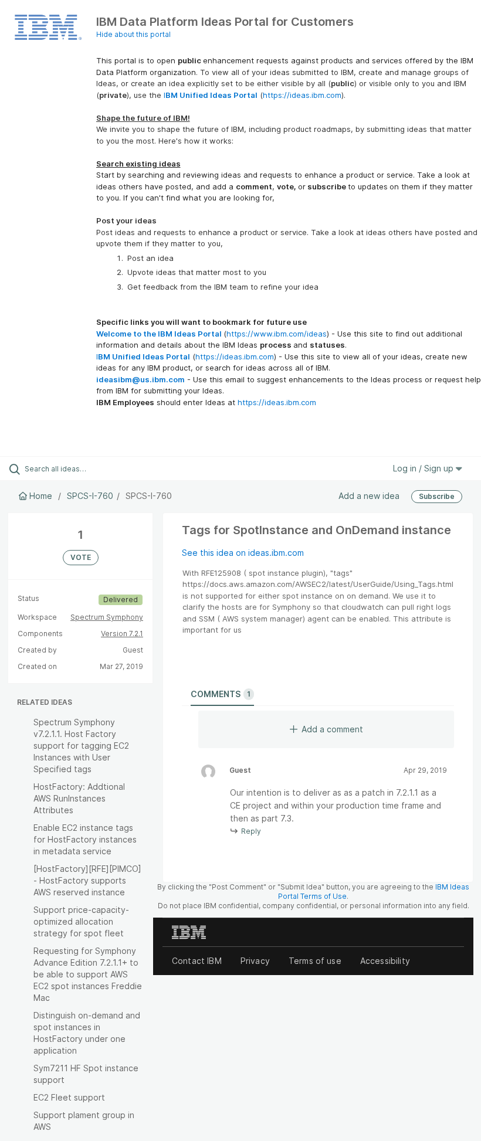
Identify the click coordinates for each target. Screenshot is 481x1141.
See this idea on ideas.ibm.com (243, 553)
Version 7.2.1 (122, 633)
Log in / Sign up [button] (424, 468)
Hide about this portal (133, 34)
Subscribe (437, 496)
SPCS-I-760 (90, 496)
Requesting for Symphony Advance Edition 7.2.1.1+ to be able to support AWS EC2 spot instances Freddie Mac (87, 974)
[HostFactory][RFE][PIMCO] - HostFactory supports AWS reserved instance (87, 880)
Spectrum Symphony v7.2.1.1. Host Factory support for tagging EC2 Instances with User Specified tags (81, 745)
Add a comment (332, 729)
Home (41, 496)
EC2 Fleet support (69, 1097)
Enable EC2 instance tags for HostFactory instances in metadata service (85, 839)
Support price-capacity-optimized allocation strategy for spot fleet (81, 921)
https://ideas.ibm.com (302, 95)
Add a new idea (368, 496)
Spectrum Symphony (106, 617)
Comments (220, 694)
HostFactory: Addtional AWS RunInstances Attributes (79, 798)
